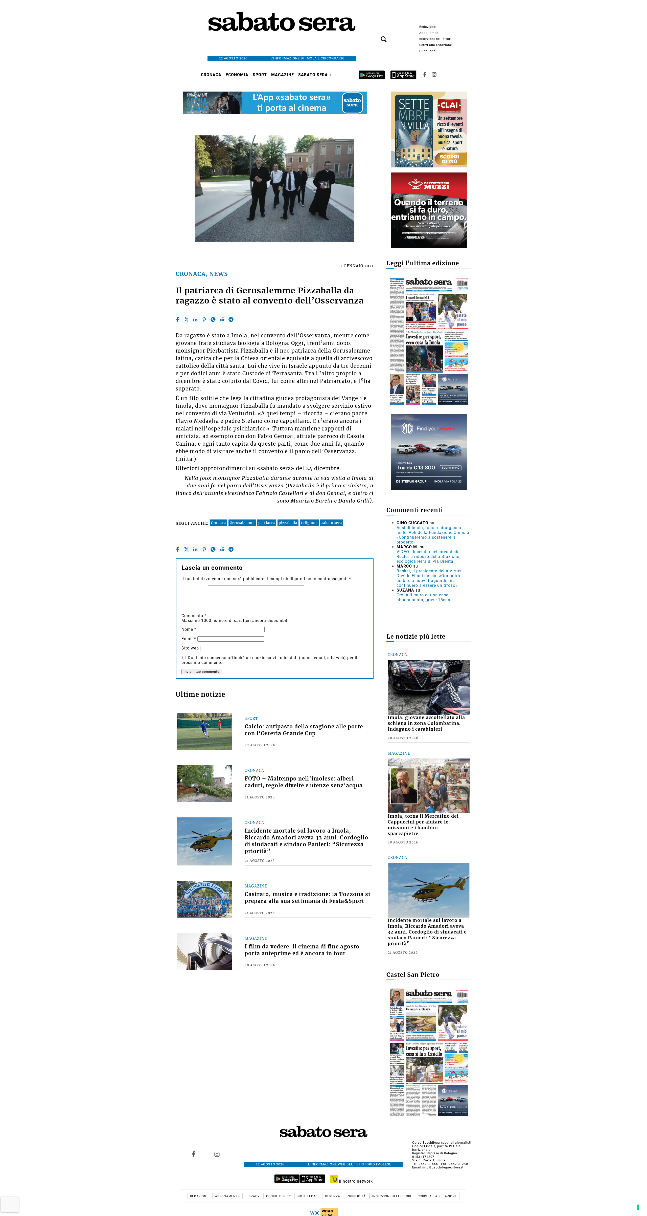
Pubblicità (427, 51)
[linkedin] (195, 319)
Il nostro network (355, 1181)
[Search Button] (376, 36)
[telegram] (231, 319)
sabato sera (331, 523)
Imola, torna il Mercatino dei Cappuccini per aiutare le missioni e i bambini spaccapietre (423, 824)
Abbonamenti (430, 33)
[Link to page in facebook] (194, 1154)
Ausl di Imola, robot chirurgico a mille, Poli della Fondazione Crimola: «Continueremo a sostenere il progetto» (434, 535)
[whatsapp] (213, 319)
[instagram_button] (434, 74)
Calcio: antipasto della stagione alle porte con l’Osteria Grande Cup (304, 730)
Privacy (253, 1196)
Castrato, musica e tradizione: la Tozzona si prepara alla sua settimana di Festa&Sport (307, 897)
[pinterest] (204, 319)
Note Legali (308, 1196)
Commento (193, 615)
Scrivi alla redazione (435, 45)
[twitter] (186, 319)
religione (309, 523)
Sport (260, 74)
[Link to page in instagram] (217, 1154)
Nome (188, 629)
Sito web (190, 648)
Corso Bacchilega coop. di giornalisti (441, 1142)
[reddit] (222, 319)
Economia (237, 74)
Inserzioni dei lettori (435, 39)
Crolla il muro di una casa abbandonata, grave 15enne (425, 597)
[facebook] (178, 319)
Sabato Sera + (315, 74)
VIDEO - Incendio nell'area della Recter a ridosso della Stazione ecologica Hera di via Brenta (428, 556)
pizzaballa (288, 523)
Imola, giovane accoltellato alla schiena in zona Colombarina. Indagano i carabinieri (426, 723)
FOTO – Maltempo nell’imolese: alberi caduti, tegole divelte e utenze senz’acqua (304, 782)
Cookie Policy (279, 1196)
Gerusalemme (242, 523)
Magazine (282, 74)
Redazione (427, 27)
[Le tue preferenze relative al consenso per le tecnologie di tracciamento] (638, 1207)
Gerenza (333, 1196)
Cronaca (211, 74)
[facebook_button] (424, 74)
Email (188, 638)
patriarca (266, 523)
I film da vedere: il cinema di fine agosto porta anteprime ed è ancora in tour (302, 950)
